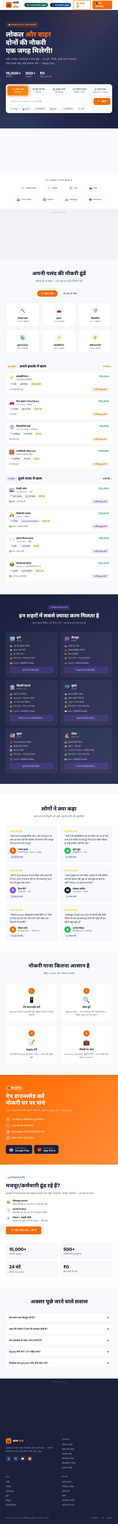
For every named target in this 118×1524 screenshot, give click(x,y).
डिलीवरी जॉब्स (68, 1458)
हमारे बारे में (67, 1482)
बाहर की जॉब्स (68, 1449)
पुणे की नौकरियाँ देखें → (31, 670)
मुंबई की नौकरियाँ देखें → (86, 718)
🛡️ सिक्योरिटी (40, 109)
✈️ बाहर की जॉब (38, 90)
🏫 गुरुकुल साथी (59, 90)
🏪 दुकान (53, 109)
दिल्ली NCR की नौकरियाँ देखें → (31, 718)
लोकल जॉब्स (67, 1444)
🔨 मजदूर (13, 109)
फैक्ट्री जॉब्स (67, 1453)
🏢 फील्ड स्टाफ (100, 90)
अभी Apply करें (100, 389)
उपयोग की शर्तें (68, 1505)
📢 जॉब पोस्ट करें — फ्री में (23, 1230)
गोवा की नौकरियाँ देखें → (86, 766)
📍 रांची (81, 109)
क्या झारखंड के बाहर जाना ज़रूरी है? (59, 1340)
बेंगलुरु (8, 1500)
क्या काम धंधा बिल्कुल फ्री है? (59, 1317)
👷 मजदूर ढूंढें (80, 5)
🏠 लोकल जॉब (18, 90)
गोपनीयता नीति (68, 1500)
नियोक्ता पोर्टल (68, 1486)
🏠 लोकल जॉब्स (47, 293)
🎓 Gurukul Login (60, 5)
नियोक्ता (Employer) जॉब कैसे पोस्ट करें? (59, 1363)
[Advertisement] (59, 151)
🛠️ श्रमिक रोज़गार (80, 90)
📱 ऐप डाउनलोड (99, 5)
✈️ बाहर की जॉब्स (70, 293)
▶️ (29, 1458)
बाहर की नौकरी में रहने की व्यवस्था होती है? (59, 1329)
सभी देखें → (107, 366)
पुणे (7, 1495)
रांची (7, 1482)
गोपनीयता (94, 1518)
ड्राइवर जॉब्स (67, 1467)
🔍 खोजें (102, 101)
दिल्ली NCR (11, 1505)
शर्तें (102, 1518)
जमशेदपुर (10, 1491)
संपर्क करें (66, 1491)
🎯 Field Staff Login (36, 5)
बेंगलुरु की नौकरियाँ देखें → (86, 670)
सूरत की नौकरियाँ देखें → (31, 766)
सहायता (109, 1518)
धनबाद (8, 1486)
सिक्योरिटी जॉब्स (68, 1463)
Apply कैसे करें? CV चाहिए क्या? (59, 1351)
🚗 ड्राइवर (26, 109)
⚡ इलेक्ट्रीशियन (67, 109)
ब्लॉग (64, 1495)
